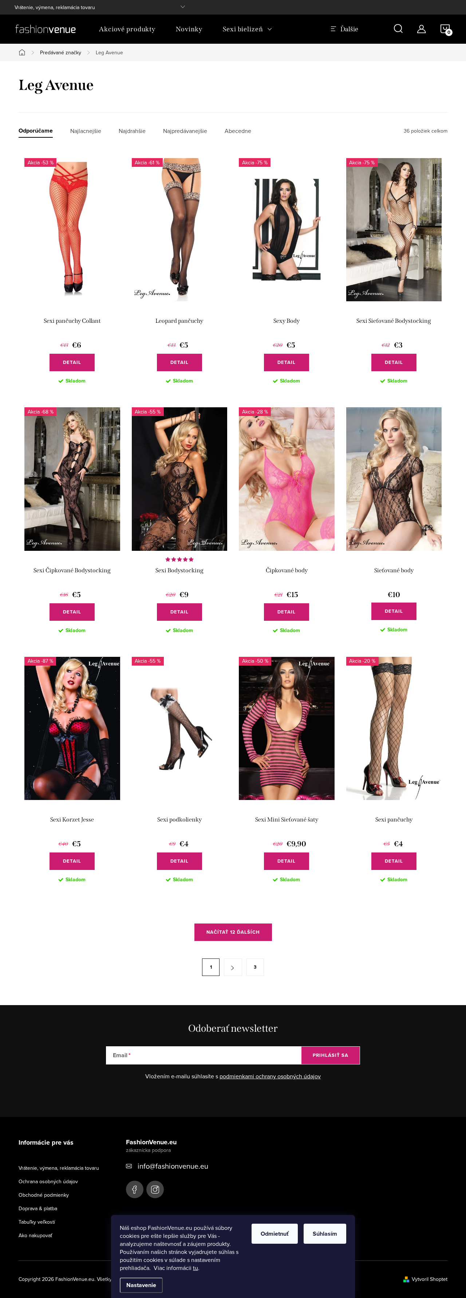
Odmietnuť (275, 1234)
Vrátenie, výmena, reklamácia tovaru (55, 7)
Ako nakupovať (35, 1235)
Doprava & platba (38, 1208)
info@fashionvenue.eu (173, 1166)
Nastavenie (141, 1285)
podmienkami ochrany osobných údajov (270, 1076)
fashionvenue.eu (155, 1189)
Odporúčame (36, 131)
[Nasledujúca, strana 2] (233, 967)
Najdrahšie (132, 131)
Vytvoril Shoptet (429, 1279)
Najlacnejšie (85, 131)
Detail (72, 362)
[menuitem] (127, 29)
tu (195, 1268)
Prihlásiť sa (330, 1055)
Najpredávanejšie (185, 131)
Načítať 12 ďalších (233, 932)
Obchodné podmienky (44, 1195)
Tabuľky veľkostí (37, 1222)
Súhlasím (325, 1234)
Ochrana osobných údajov (48, 1181)
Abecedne (238, 131)
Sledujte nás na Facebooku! (134, 1189)
